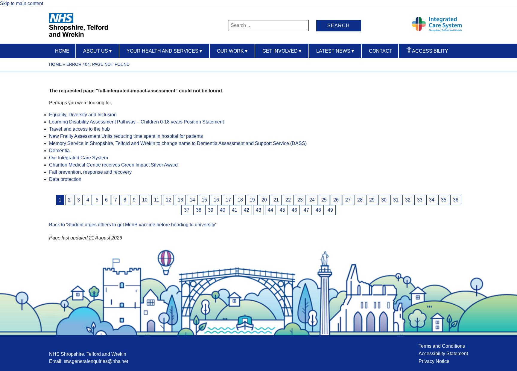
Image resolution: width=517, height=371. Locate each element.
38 (198, 210)
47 (306, 210)
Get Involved (282, 51)
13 (180, 199)
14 (192, 199)
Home (62, 51)
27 (348, 199)
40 (222, 210)
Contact (380, 51)
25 (324, 199)
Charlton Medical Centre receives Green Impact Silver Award (113, 164)
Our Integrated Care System (78, 157)
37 (186, 210)
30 (384, 199)
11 (156, 199)
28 (360, 199)
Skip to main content (21, 3)
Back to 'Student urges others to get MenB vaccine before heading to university (132, 224)
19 (252, 199)
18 (240, 199)
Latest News (335, 51)
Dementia (59, 150)
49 (330, 210)
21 (276, 199)
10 (145, 199)
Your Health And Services (165, 51)
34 (431, 199)
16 (216, 199)
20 (264, 199)
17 (228, 199)
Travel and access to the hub (79, 129)
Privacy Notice (434, 361)
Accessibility (430, 51)
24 (312, 199)
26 (336, 199)
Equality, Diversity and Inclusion (83, 114)
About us (98, 51)
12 (168, 199)
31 (396, 199)
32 (407, 199)
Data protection (65, 179)
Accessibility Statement (443, 353)
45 (282, 210)
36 (455, 199)
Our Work (233, 51)
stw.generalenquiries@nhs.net (96, 361)
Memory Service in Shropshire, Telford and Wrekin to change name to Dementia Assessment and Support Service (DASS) (178, 143)
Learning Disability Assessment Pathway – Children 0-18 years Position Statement (136, 121)
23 (300, 199)
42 (246, 210)
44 (270, 210)
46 (294, 210)
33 (419, 199)
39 (210, 210)
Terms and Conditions (442, 346)
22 (288, 199)
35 (443, 199)
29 (372, 199)
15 (204, 199)
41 (234, 210)
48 (318, 210)
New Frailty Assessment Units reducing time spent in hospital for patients (126, 136)
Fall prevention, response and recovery (90, 172)
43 (258, 210)
